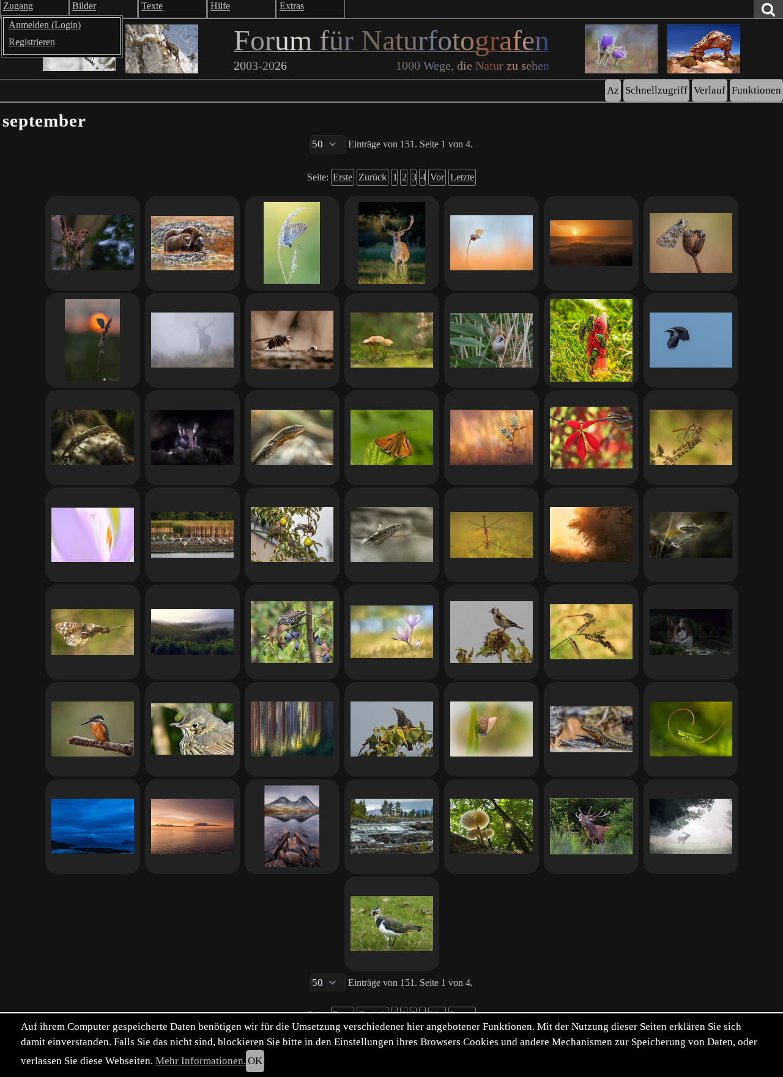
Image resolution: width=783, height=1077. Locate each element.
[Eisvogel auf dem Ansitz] (92, 729)
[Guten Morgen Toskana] (591, 243)
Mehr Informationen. (200, 1061)
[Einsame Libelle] (591, 632)
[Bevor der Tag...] (92, 243)
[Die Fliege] (292, 340)
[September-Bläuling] (491, 729)
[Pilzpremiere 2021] (391, 340)
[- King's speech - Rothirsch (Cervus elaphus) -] (691, 826)
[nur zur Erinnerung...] (391, 729)
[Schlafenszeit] (92, 340)
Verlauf (709, 90)
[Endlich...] (591, 826)
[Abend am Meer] (92, 826)
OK (255, 1061)
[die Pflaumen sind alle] (292, 534)
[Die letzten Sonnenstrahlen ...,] (491, 437)
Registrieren (32, 42)
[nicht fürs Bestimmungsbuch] (491, 340)
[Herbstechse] (292, 437)
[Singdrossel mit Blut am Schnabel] (192, 729)
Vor (437, 177)
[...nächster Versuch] (292, 243)
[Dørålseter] (292, 826)
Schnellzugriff (656, 90)
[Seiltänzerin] (691, 729)
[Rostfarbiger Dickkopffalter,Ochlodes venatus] (391, 437)
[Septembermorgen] (591, 534)
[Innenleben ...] (92, 534)
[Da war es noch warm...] (691, 437)
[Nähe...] (192, 243)
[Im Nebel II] (192, 340)
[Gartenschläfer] (691, 632)
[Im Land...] (491, 826)
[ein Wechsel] (192, 826)
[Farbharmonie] (491, 243)
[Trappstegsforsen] (391, 826)
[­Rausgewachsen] (691, 534)
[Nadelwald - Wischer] (292, 729)
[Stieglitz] (491, 632)
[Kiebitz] (691, 340)
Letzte (462, 177)
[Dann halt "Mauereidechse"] (591, 729)
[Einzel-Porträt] (391, 534)
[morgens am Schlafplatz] (192, 534)
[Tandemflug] (491, 534)
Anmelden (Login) (45, 25)
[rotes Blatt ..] (591, 437)
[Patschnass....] (691, 243)
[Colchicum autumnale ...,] (391, 632)
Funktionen (756, 90)
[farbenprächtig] (391, 923)
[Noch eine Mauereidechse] (92, 437)
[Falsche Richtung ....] (192, 437)
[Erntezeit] (292, 632)
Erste (342, 177)
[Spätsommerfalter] (92, 632)
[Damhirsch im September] (391, 243)
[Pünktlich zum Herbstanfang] (591, 340)
